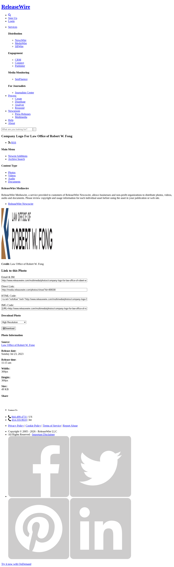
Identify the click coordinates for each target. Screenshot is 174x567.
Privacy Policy (16, 425)
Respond (19, 107)
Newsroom (14, 110)
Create (18, 98)
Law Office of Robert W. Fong (18, 345)
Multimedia (21, 117)
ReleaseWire (15, 7)
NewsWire (20, 40)
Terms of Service (52, 425)
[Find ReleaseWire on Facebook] (38, 496)
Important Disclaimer (43, 434)
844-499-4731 (19, 416)
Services (12, 27)
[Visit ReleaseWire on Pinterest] (38, 558)
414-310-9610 (19, 419)
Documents (14, 181)
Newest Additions (17, 156)
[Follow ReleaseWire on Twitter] (100, 496)
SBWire (19, 46)
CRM (18, 59)
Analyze (19, 104)
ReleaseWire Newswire (20, 203)
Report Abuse (70, 425)
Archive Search (16, 159)
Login (11, 21)
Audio (11, 178)
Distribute (20, 101)
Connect (19, 62)
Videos (12, 175)
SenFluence (21, 79)
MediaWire (21, 43)
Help (10, 120)
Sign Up (12, 18)
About (11, 123)
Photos (11, 172)
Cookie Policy (33, 425)
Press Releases (23, 114)
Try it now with (16, 564)
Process (12, 95)
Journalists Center (24, 92)
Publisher (20, 65)
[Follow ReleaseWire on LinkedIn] (100, 558)
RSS (13, 142)
